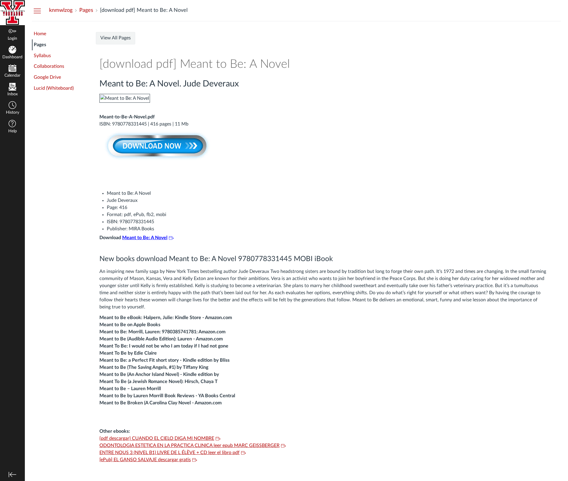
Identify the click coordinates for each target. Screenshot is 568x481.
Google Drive (47, 77)
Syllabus (42, 55)
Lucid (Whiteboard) (54, 88)
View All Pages (115, 38)
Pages (40, 44)
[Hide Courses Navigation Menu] (37, 10)
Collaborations (49, 66)
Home (40, 33)
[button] (12, 108)
